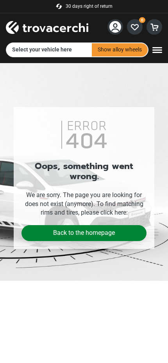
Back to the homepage (84, 232)
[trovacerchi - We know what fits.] (47, 26)
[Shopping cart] (154, 27)
